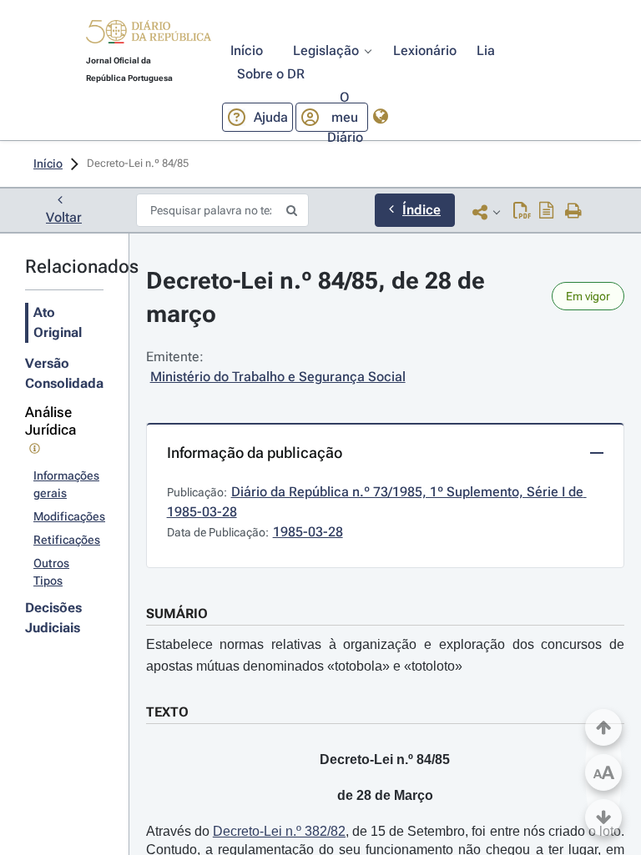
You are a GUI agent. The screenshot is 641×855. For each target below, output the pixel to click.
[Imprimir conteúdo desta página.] (574, 212)
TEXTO (167, 712)
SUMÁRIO (177, 613)
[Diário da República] (148, 35)
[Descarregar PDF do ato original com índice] (546, 212)
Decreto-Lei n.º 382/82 (279, 831)
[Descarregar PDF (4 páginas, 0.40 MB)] (522, 212)
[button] (148, 34)
